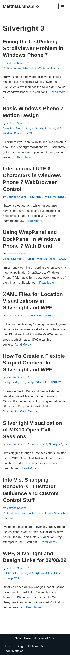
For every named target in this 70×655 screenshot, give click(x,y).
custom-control (27, 512)
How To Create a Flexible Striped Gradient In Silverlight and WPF (34, 362)
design (31, 382)
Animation (9, 128)
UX (65, 444)
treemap (8, 578)
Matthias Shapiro (16, 62)
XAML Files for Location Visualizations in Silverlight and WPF (33, 301)
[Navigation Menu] (62, 6)
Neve (18, 638)
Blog (20, 646)
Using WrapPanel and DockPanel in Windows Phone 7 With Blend (31, 239)
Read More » (25, 157)
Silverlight (40, 128)
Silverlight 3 (30, 67)
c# (4, 67)
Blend (6, 258)
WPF (48, 315)
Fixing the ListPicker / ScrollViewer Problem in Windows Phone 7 (33, 48)
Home (8, 646)
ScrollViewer (14, 67)
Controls (12, 512)
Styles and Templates (47, 573)
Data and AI (36, 646)
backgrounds (10, 382)
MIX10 (43, 444)
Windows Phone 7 (48, 67)
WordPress (48, 638)
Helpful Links (45, 512)
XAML (29, 133)
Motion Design (24, 128)
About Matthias (13, 651)
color (22, 382)
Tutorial (30, 258)
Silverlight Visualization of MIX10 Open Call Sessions (32, 429)
